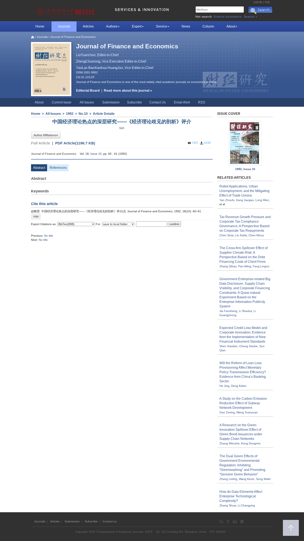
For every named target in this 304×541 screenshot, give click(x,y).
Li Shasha (245, 311)
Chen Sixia (226, 235)
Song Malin (263, 479)
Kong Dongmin (251, 443)
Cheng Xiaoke (248, 346)
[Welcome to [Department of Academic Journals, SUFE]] (66, 10)
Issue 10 (96, 153)
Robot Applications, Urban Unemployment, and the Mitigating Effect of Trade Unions (244, 191)
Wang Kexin (246, 479)
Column (208, 26)
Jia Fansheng (228, 311)
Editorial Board (88, 90)
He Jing (224, 385)
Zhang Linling (228, 479)
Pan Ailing (244, 266)
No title (48, 235)
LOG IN (258, 2)
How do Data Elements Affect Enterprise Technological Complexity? (240, 496)
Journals (64, 26)
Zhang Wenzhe (229, 443)
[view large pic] (245, 143)
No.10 (83, 113)
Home (39, 26)
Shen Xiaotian (228, 346)
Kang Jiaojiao (245, 200)
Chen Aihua (256, 235)
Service (161, 26)
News (186, 26)
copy (36, 216)
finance (219, 16)
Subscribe (134, 102)
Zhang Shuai (227, 505)
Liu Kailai (241, 235)
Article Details (104, 113)
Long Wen (262, 200)
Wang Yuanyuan (247, 412)
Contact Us (157, 102)
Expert (136, 26)
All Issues (87, 102)
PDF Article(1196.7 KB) (75, 143)
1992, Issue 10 (245, 169)
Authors (111, 26)
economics (234, 16)
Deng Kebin (238, 385)
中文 (267, 2)
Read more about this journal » (128, 90)
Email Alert (182, 102)
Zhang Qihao (228, 266)
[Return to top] (291, 528)
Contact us (110, 521)
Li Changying (246, 505)
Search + (250, 16)
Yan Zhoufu (227, 200)
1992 (69, 113)
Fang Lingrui (261, 266)
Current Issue (61, 102)
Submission (111, 102)
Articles (88, 26)
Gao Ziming (227, 412)
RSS (201, 102)
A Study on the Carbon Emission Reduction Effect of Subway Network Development (243, 403)
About (230, 26)
